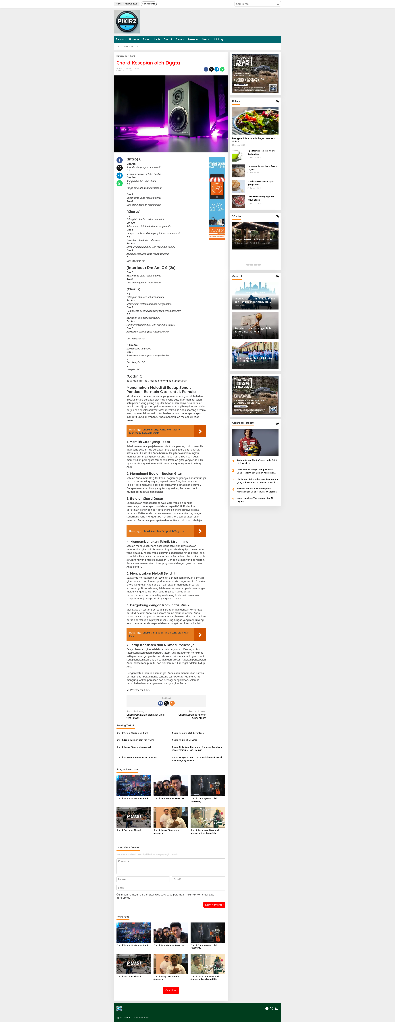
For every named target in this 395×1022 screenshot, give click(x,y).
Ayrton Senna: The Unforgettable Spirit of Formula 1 (257, 461)
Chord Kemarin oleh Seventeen (188, 733)
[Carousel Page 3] (255, 265)
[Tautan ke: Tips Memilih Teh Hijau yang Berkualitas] (238, 155)
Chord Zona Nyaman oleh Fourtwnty (135, 740)
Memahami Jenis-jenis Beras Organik (262, 167)
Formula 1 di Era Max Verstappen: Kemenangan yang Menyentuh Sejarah (257, 490)
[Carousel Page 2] (251, 265)
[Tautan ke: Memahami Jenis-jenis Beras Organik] (238, 170)
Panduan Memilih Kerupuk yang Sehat (260, 183)
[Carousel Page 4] (259, 265)
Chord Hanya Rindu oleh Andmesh (134, 747)
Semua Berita (142, 1017)
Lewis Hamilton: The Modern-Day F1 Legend (255, 500)
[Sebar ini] (206, 69)
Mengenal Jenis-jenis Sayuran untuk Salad (253, 140)
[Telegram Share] (216, 69)
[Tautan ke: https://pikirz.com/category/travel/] (277, 217)
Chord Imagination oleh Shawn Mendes (136, 757)
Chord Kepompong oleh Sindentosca (192, 715)
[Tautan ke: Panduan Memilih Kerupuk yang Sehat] (238, 186)
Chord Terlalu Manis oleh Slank (132, 733)
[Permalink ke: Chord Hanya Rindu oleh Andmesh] (171, 817)
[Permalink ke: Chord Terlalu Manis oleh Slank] (133, 785)
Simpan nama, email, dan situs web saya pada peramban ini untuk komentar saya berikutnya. (165, 896)
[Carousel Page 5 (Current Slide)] (262, 265)
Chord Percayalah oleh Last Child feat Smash (145, 715)
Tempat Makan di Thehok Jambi (253, 239)
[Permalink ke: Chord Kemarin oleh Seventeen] (171, 785)
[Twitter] (166, 703)
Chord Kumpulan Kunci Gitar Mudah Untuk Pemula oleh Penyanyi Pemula (197, 759)
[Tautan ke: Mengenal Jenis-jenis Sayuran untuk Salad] (255, 120)
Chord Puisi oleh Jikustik (184, 740)
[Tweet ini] (211, 69)
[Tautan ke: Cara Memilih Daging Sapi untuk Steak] (238, 201)
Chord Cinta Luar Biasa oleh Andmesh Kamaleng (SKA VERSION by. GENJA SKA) (197, 748)
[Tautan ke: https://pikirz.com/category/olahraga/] (277, 423)
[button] (278, 3)
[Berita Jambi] (127, 21)
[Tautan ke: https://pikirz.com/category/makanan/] (277, 102)
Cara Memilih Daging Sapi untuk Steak (260, 198)
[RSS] (172, 703)
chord (118, 70)
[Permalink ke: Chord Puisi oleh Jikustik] (133, 817)
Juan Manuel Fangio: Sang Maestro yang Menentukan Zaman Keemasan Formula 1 (255, 471)
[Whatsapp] (222, 69)
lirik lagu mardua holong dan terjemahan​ (163, 380)
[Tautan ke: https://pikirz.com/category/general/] (277, 276)
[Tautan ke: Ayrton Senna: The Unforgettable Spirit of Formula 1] (255, 442)
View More (171, 990)
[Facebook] (160, 703)
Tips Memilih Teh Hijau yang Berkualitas (261, 152)
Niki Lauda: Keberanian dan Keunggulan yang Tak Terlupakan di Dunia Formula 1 (257, 481)
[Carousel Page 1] (247, 265)
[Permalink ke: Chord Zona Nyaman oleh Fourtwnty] (208, 785)
